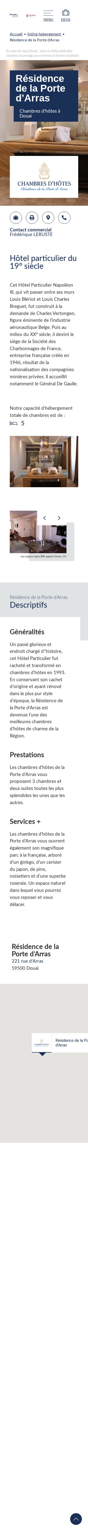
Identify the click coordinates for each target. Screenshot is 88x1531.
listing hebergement (44, 34)
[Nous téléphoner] (64, 218)
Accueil (16, 34)
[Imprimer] (32, 218)
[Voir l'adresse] (48, 218)
